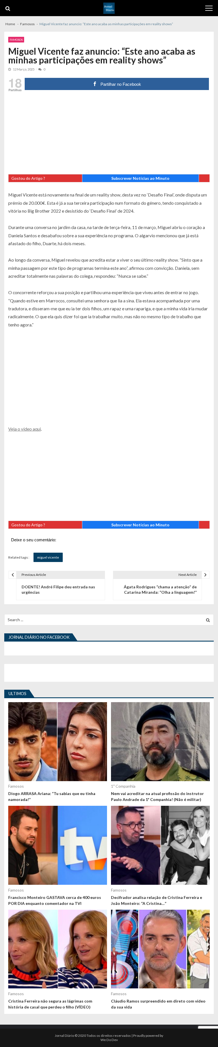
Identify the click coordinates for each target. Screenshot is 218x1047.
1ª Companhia (123, 786)
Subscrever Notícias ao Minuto (140, 178)
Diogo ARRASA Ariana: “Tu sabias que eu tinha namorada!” (51, 796)
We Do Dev (109, 1040)
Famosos (16, 39)
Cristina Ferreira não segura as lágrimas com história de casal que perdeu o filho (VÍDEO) (50, 1004)
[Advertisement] (109, 134)
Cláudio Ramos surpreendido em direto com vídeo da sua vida (158, 1004)
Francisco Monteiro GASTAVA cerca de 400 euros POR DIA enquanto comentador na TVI (54, 900)
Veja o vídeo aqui (24, 428)
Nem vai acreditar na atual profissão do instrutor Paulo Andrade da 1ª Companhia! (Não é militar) (157, 796)
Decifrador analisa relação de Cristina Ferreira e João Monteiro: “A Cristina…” (156, 900)
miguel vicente (48, 557)
